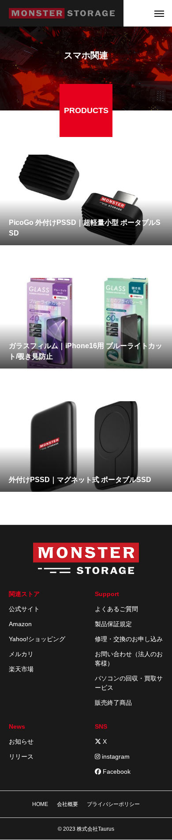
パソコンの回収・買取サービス (129, 683)
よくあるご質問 (116, 608)
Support (107, 593)
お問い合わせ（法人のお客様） (129, 658)
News (17, 726)
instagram (115, 756)
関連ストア (24, 593)
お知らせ (21, 741)
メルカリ (21, 654)
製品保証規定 (113, 623)
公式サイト (24, 608)
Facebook (116, 771)
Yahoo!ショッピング (37, 638)
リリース (21, 756)
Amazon (20, 623)
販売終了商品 (113, 702)
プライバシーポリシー (113, 804)
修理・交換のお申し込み (129, 638)
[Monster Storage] (61, 13)
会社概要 (67, 804)
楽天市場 (21, 669)
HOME (40, 804)
